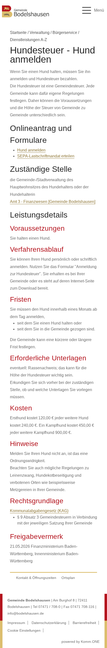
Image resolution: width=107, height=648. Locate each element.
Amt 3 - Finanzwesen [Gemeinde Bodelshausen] (52, 201)
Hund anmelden (31, 150)
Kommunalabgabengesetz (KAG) (39, 511)
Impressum (16, 623)
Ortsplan (68, 578)
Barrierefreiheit (84, 623)
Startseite (18, 32)
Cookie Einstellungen (24, 630)
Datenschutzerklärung (49, 623)
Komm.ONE (90, 642)
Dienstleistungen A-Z (28, 40)
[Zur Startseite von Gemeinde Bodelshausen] (25, 18)
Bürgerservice (65, 32)
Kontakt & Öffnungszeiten (36, 578)
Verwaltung (40, 32)
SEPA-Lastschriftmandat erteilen (45, 156)
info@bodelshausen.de (25, 613)
